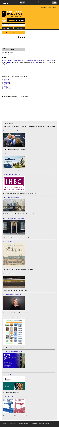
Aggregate (6, 79)
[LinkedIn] (22, 37)
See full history (5, 54)
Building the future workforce (9, 273)
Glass (5, 86)
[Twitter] (20, 37)
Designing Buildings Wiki (20, 76)
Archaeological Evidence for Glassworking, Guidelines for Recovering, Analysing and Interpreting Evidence (26, 60)
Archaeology (7, 80)
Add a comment (13, 96)
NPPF (4, 153)
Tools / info (19, 28)
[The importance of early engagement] (14, 211)
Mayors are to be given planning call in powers (13, 218)
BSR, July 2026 (6, 374)
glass (37, 62)
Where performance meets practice (11, 130)
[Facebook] (18, 37)
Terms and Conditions (44, 423)
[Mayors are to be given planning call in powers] (14, 234)
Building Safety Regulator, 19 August (11, 294)
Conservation (7, 83)
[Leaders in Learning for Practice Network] (14, 190)
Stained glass (7, 90)
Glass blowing (7, 84)
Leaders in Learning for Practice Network (12, 174)
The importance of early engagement (11, 197)
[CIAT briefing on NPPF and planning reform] (14, 167)
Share (5, 96)
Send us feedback (25, 96)
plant (10, 64)
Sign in (54, 7)
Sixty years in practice (8, 241)
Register (49, 7)
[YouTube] (24, 37)
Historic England (7, 62)
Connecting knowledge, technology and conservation (14, 317)
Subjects (8, 28)
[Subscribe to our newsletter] (13, 21)
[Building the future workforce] (14, 287)
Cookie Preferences (23, 423)
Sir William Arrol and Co (8, 396)
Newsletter (43, 7)
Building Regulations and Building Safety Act (13, 351)
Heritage (6, 87)
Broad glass (6, 82)
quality (34, 62)
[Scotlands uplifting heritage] (14, 413)
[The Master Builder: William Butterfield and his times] (14, 266)
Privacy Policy (33, 423)
